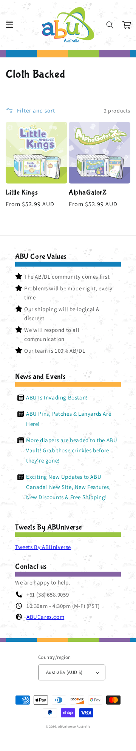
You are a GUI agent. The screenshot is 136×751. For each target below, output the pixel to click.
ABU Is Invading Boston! (57, 397)
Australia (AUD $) (64, 672)
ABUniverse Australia (74, 726)
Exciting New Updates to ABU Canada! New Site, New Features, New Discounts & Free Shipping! (68, 487)
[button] (9, 25)
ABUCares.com (45, 616)
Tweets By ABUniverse (43, 547)
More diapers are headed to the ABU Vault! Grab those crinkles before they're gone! (71, 450)
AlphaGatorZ (88, 192)
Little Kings (22, 192)
